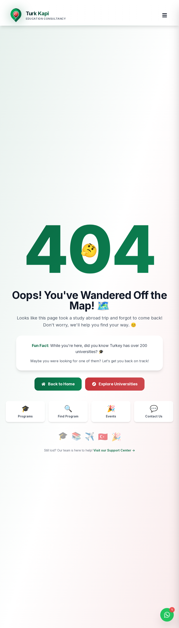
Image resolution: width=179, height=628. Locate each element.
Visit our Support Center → (114, 450)
